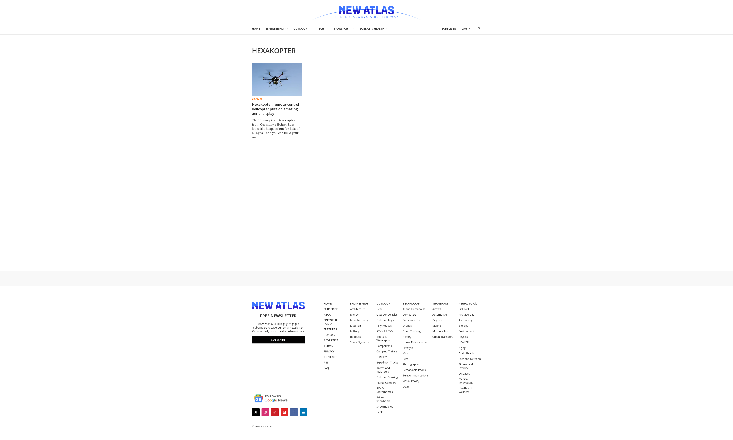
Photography (411, 364)
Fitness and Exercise (466, 366)
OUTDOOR (300, 28)
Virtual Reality (411, 381)
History (407, 336)
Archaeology (466, 314)
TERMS (328, 346)
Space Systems (359, 342)
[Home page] (366, 11)
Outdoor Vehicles (387, 314)
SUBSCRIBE (449, 28)
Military (354, 331)
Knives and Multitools (383, 369)
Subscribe (278, 339)
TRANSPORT (342, 28)
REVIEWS (329, 335)
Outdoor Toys (385, 320)
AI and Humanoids (414, 309)
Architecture (357, 309)
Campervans (384, 346)
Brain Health (466, 353)
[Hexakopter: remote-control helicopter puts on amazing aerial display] (277, 79)
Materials (356, 325)
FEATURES (330, 329)
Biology (463, 325)
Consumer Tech (412, 320)
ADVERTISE (331, 340)
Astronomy (465, 320)
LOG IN (466, 28)
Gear (379, 309)
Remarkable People (415, 370)
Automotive (439, 314)
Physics (463, 336)
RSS (326, 362)
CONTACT (330, 357)
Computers (409, 314)
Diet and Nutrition (470, 359)
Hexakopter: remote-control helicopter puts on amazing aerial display (275, 109)
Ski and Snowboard (383, 399)
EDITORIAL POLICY (330, 322)
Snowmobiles (384, 406)
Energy (354, 314)
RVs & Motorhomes (384, 390)
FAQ (326, 368)
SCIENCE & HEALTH (372, 28)
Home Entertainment (416, 342)
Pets (405, 359)
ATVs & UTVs (384, 331)
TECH (320, 28)
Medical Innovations (466, 380)
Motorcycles (440, 331)
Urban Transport (442, 336)
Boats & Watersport (383, 338)
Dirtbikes (381, 357)
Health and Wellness (465, 390)
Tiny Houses (384, 325)
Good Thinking (412, 331)
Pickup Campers (386, 382)
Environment (466, 331)
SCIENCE (464, 309)
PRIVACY (329, 351)
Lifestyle (408, 348)
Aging (462, 348)
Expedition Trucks (387, 362)
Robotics (355, 336)
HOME (256, 28)
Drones (407, 325)
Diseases (464, 373)
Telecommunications (416, 375)
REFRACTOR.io (468, 303)
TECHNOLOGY (412, 303)
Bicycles (437, 320)
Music (406, 353)
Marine (436, 325)
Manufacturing (359, 320)
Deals (406, 386)
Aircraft (257, 99)
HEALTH (464, 342)
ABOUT (328, 314)
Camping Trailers (386, 351)
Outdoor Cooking (387, 377)
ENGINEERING (275, 28)
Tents (379, 412)
